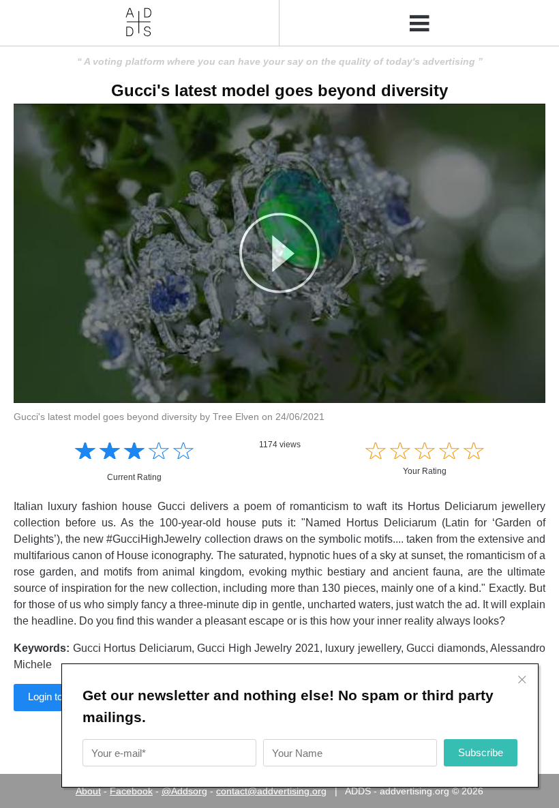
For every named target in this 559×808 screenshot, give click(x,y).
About (88, 790)
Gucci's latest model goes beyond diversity (279, 90)
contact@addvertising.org (271, 790)
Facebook (131, 790)
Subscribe (480, 752)
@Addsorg (184, 790)
